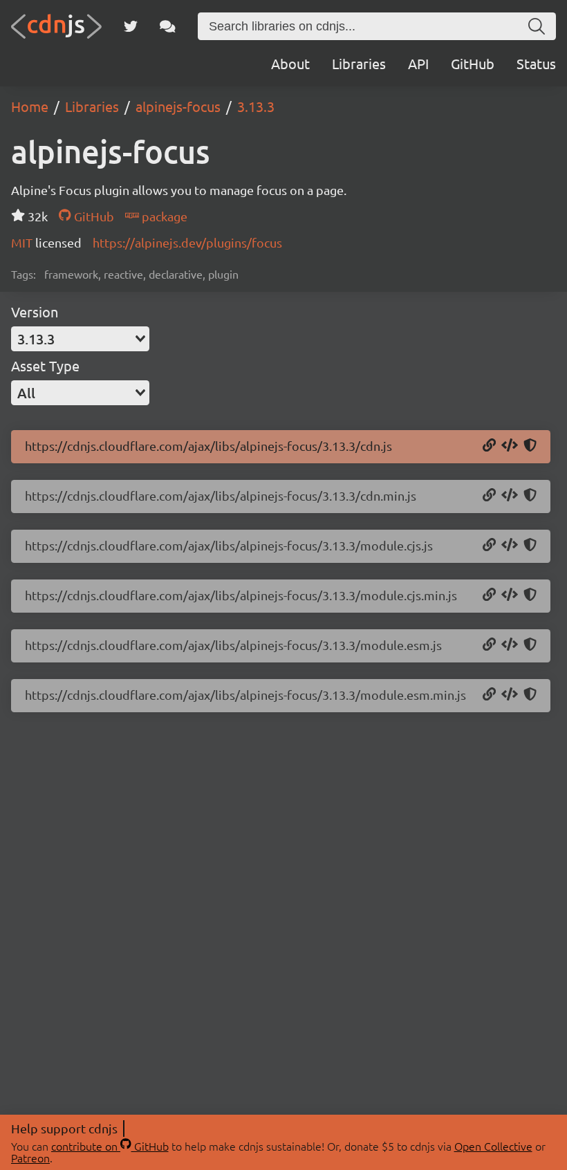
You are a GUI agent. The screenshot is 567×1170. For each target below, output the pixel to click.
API (418, 63)
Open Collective (493, 1145)
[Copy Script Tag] (509, 446)
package (163, 216)
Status (536, 63)
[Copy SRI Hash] (530, 446)
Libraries (359, 63)
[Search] (536, 26)
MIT (23, 242)
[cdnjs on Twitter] (131, 26)
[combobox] (80, 338)
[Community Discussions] (168, 26)
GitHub (472, 63)
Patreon (30, 1157)
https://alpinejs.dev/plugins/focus (187, 242)
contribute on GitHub (110, 1145)
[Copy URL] (489, 446)
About (290, 63)
